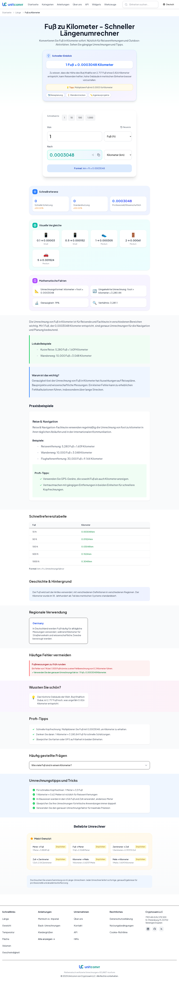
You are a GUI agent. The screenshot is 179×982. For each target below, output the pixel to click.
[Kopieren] (98, 154)
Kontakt (78, 925)
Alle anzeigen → (46, 939)
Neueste (127, 127)
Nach (50, 146)
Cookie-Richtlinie (119, 932)
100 (80, 117)
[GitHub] (154, 928)
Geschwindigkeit (11, 952)
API (87, 4)
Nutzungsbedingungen (122, 925)
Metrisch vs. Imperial (48, 918)
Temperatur (8, 932)
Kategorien (48, 4)
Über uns (77, 4)
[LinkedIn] (147, 928)
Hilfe (76, 939)
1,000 (90, 117)
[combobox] (140, 4)
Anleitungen (63, 4)
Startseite (33, 4)
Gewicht (6, 925)
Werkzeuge (110, 4)
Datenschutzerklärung (121, 918)
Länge (18, 12)
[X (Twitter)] (161, 928)
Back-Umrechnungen (49, 925)
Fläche (5, 939)
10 (71, 117)
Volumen (6, 945)
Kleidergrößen (45, 932)
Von (49, 127)
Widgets (96, 4)
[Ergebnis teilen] (93, 155)
